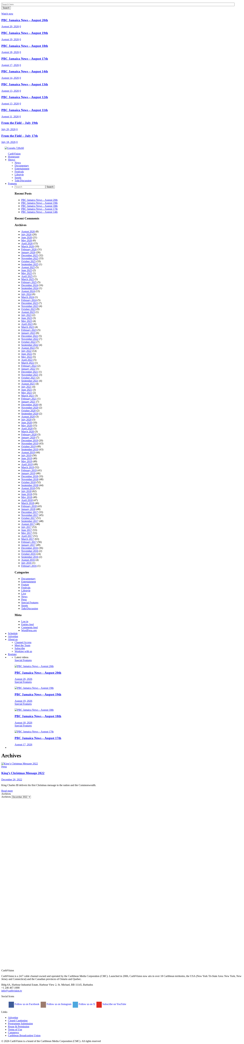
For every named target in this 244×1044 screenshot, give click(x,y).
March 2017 (27, 539)
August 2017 (28, 524)
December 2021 (29, 371)
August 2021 (28, 383)
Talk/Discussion (29, 608)
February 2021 (29, 398)
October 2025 (28, 261)
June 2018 (26, 494)
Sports (24, 605)
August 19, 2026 (10, 39)
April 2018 (27, 500)
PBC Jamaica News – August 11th (24, 110)
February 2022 (29, 365)
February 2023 (29, 330)
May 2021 (26, 392)
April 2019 (27, 464)
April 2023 (27, 324)
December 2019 (29, 440)
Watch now (7, 13)
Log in (24, 621)
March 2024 (27, 297)
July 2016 (26, 562)
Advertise (13, 1017)
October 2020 (28, 410)
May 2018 (26, 497)
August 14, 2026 (10, 77)
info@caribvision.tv (11, 990)
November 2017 (29, 515)
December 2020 (29, 404)
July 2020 (26, 419)
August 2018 (28, 488)
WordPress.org (29, 630)
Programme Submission (20, 1023)
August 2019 (28, 452)
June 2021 (26, 389)
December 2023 (29, 303)
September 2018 (29, 485)
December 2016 (29, 548)
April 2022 (27, 359)
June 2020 (26, 422)
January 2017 (28, 545)
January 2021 (28, 401)
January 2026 (28, 252)
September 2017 (29, 521)
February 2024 (29, 300)
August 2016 (28, 559)
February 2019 (29, 470)
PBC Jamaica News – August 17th (24, 58)
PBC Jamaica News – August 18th (24, 46)
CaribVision (14, 153)
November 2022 (29, 339)
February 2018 (29, 506)
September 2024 (29, 288)
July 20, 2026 (8, 129)
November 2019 (29, 443)
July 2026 (26, 234)
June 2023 (26, 318)
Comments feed (29, 627)
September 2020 (29, 413)
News (24, 596)
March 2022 (27, 362)
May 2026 (26, 240)
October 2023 (28, 309)
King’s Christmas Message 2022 (22, 773)
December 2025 (29, 255)
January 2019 (28, 473)
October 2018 (28, 482)
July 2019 (26, 455)
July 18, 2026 (8, 142)
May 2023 (26, 321)
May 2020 (26, 425)
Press (24, 599)
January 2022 (28, 368)
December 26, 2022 (11, 779)
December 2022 (29, 336)
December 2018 (29, 476)
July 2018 (26, 491)
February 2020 (29, 434)
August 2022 (28, 348)
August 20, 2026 (10, 26)
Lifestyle (25, 590)
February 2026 (29, 249)
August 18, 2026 (10, 52)
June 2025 (26, 270)
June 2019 (26, 458)
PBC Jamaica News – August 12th (24, 97)
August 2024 (28, 291)
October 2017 (28, 518)
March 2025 (27, 279)
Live (23, 593)
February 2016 (29, 565)
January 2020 (28, 437)
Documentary (28, 578)
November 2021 (29, 374)
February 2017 (29, 542)
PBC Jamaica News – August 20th (24, 20)
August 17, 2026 (10, 65)
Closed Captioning (18, 1020)
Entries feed (27, 624)
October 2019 (28, 446)
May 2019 (26, 461)
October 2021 (28, 377)
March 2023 (27, 327)
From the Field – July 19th (19, 123)
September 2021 (29, 380)
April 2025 (27, 276)
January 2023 (28, 333)
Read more (7, 790)
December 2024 (29, 285)
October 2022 (28, 342)
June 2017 (26, 530)
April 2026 (27, 243)
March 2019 (27, 467)
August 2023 (28, 312)
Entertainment (28, 581)
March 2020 (27, 431)
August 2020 (28, 416)
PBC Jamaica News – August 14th (24, 71)
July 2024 (26, 294)
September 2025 (29, 264)
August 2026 (28, 231)
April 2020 (27, 428)
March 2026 (27, 246)
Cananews (13, 1032)
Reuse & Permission (18, 1026)
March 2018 (27, 503)
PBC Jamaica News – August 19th (24, 33)
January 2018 (28, 509)
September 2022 (29, 345)
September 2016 (29, 557)
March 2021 (27, 395)
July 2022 (26, 350)
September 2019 (29, 449)
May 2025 (26, 273)
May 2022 (26, 356)
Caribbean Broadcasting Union (24, 1035)
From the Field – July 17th (19, 136)
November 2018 (29, 479)
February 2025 (29, 282)
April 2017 (27, 536)
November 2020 (29, 407)
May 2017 (26, 533)
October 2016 (28, 554)
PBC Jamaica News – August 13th (24, 84)
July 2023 (26, 315)
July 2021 (26, 386)
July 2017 (26, 527)
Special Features (29, 602)
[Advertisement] (101, 822)
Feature (25, 584)
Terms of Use (15, 1029)
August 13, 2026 (10, 90)
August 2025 (28, 267)
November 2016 (29, 551)
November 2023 (29, 306)
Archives (6, 796)
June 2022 (26, 353)
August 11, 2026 (10, 116)
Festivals (25, 587)
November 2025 (29, 258)
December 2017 (29, 512)
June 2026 (26, 237)
